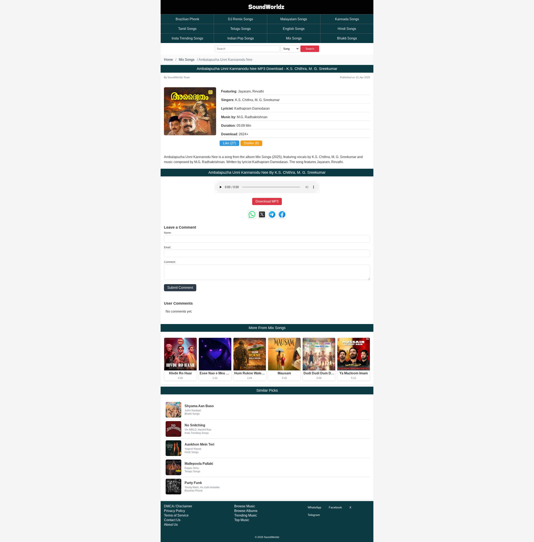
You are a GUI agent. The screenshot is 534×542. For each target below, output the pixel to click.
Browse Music (244, 506)
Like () (229, 143)
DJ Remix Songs (240, 19)
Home (168, 59)
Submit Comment (180, 287)
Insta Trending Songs (187, 38)
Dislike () (251, 143)
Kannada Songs (347, 19)
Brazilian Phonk (187, 19)
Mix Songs (294, 38)
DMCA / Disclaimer (178, 506)
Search (310, 48)
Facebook (335, 507)
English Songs (294, 28)
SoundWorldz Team (179, 77)
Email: (167, 247)
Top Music (241, 520)
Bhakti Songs (347, 38)
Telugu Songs (240, 28)
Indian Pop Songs (240, 38)
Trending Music (245, 515)
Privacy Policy (174, 511)
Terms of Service (176, 515)
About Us (171, 524)
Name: (167, 232)
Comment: (170, 262)
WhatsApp (314, 507)
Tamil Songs (187, 28)
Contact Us (172, 520)
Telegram (314, 515)
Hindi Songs (347, 28)
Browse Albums (245, 511)
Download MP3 (267, 201)
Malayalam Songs (293, 19)
